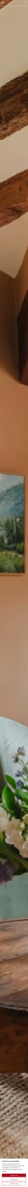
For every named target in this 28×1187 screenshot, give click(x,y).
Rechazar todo (14, 1183)
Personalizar (14, 1179)
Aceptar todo (14, 1175)
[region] (14, 1173)
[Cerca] (25, 1160)
